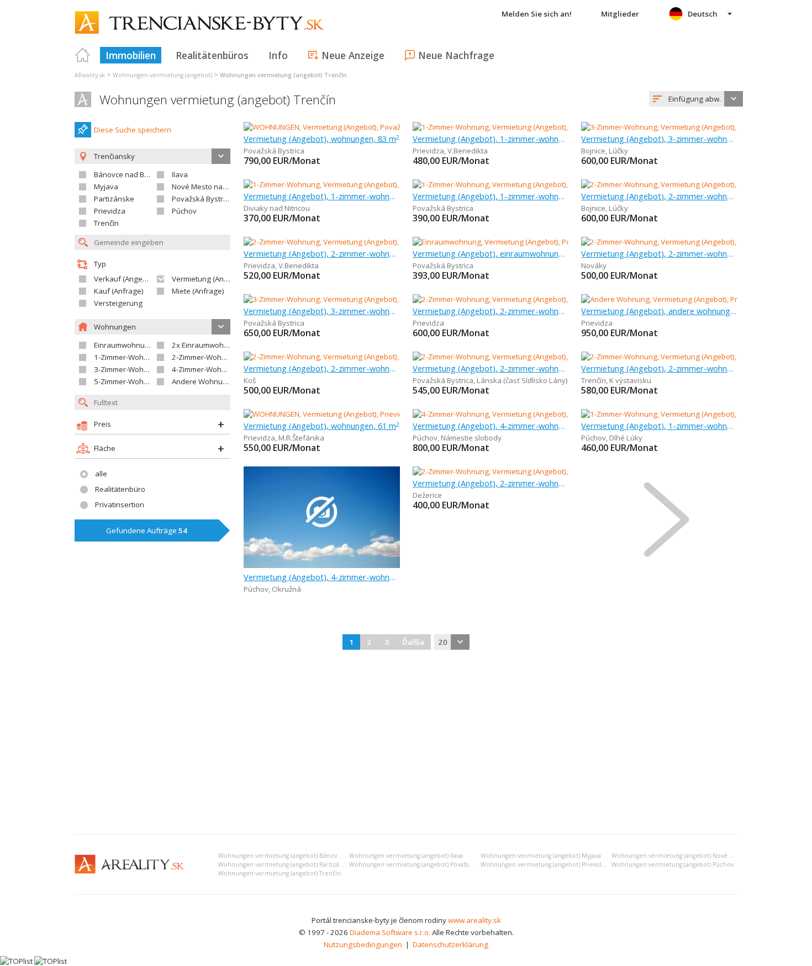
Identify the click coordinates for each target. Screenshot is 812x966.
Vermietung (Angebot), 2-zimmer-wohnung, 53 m (322, 368)
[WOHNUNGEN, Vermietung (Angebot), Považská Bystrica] (338, 127)
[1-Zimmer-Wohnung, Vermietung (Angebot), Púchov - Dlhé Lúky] (687, 414)
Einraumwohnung (124, 345)
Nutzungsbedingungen (363, 944)
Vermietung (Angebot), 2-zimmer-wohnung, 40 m (659, 368)
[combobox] (696, 99)
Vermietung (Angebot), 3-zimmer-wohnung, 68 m (322, 310)
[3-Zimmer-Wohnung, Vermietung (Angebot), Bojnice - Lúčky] (679, 127)
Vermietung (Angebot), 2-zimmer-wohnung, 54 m (659, 195)
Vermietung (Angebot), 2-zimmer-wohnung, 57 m (491, 310)
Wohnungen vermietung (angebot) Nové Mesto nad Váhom (696, 855)
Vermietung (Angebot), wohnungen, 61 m (321, 425)
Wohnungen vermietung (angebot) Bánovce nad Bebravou (302, 855)
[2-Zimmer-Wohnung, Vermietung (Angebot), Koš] (324, 357)
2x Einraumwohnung (206, 345)
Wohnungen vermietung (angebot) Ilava (406, 855)
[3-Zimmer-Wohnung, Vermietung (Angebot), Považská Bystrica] (348, 299)
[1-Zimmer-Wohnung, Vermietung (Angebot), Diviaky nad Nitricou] (351, 184)
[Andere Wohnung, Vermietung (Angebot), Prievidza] (667, 299)
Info (278, 55)
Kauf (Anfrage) (119, 291)
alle (101, 474)
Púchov (184, 211)
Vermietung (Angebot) (209, 279)
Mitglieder (620, 14)
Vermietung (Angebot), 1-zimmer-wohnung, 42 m (322, 195)
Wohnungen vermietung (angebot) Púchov (672, 864)
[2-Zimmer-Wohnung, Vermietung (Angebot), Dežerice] (501, 471)
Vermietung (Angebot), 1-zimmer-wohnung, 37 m (491, 138)
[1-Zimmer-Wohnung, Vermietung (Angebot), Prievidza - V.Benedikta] (525, 127)
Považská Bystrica (202, 199)
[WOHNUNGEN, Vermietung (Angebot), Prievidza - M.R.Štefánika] (349, 414)
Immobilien (131, 55)
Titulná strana (83, 55)
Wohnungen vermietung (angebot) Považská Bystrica (424, 864)
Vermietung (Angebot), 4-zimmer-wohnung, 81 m (491, 425)
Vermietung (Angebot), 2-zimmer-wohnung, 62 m (491, 368)
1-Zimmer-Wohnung (127, 357)
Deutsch (703, 14)
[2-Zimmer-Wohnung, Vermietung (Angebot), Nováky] (668, 242)
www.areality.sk (474, 920)
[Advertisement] (406, 743)
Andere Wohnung (201, 381)
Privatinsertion (119, 504)
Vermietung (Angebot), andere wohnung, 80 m (659, 310)
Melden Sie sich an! (537, 14)
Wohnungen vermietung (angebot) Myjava (541, 855)
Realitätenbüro (120, 489)
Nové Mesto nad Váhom (212, 187)
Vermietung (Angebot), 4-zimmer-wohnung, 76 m (322, 576)
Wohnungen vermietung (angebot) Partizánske (285, 864)
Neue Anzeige (352, 55)
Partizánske (114, 199)
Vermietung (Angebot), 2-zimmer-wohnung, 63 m (322, 253)
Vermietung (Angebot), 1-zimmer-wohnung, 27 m (659, 425)
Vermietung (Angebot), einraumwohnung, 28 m (491, 253)
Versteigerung (118, 303)
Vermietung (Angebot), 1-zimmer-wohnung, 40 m (491, 195)
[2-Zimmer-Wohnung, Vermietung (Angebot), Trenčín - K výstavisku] (691, 357)
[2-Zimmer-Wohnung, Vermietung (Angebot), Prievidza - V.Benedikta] (356, 242)
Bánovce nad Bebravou (133, 174)
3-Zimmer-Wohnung (127, 369)
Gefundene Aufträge (146, 530)
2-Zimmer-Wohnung (205, 357)
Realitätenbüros (212, 55)
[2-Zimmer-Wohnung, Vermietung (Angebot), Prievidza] (502, 299)
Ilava (180, 174)
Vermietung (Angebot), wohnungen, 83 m (321, 138)
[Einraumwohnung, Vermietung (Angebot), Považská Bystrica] (513, 242)
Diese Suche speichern (132, 130)
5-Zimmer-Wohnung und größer (147, 381)
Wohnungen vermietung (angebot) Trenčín (217, 99)
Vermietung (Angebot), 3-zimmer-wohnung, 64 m (659, 138)
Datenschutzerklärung (450, 944)
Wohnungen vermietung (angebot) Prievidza (544, 864)
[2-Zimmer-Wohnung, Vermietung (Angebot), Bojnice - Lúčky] (679, 184)
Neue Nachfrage (456, 55)
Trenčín (106, 223)
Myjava (106, 187)
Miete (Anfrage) (198, 291)
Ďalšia (413, 642)
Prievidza (109, 211)
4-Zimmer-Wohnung (205, 369)
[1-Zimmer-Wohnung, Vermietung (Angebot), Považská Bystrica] (517, 184)
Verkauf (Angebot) (125, 279)
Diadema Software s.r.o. (390, 932)
